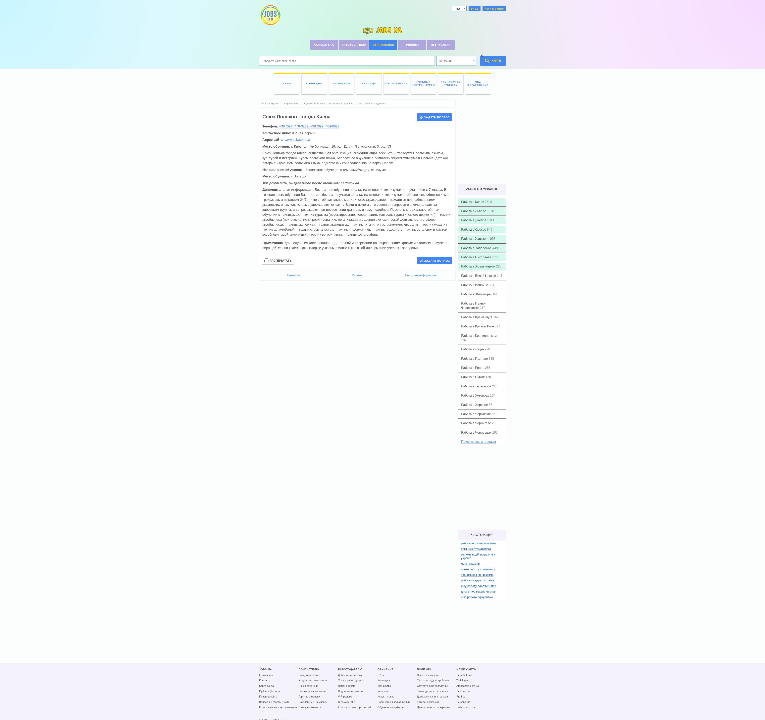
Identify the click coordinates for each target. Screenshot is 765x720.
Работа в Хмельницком (478, 266)
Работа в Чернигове (476, 423)
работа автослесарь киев (478, 543)
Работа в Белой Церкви (479, 275)
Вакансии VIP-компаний (313, 702)
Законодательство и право (433, 691)
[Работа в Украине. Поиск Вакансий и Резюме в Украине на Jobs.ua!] (270, 15)
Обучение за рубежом (391, 707)
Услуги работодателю (351, 680)
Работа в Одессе (474, 229)
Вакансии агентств (310, 707)
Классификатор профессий (354, 707)
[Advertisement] (357, 311)
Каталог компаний (428, 702)
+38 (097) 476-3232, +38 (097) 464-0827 (309, 126)
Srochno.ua (463, 691)
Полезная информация (420, 275)
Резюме (357, 275)
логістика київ (470, 563)
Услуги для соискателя (313, 680)
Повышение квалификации (394, 702)
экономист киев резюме (477, 574)
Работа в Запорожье (476, 248)
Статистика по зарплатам (432, 686)
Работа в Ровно (473, 367)
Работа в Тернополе (476, 386)
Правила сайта (268, 696)
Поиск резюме (346, 686)
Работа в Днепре (474, 220)
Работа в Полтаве (475, 358)
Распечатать (281, 260)
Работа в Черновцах (476, 432)
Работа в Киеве (473, 202)
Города (275, 691)
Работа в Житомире (476, 294)
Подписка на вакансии (312, 691)
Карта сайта (266, 686)
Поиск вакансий (308, 686)
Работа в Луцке (473, 349)
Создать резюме (309, 675)
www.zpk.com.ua (297, 140)
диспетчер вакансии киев (478, 591)
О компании (266, 675)
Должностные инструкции (432, 696)
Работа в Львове (474, 211)
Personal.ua (463, 702)
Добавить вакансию (350, 675)
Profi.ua (460, 696)
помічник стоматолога (476, 549)
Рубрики (264, 691)
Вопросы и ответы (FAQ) (274, 702)
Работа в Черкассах (476, 414)
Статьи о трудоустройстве (433, 680)
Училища (383, 691)
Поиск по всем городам (478, 441)
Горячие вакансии (309, 696)
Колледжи (384, 680)
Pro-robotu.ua (464, 675)
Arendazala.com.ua (467, 686)
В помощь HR (346, 702)
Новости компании (428, 675)
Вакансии (293, 275)
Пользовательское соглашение (278, 707)
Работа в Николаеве (476, 257)
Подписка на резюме (350, 691)
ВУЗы (381, 675)
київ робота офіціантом (477, 597)
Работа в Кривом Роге (478, 326)
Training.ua (462, 680)
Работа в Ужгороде (475, 395)
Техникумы (384, 686)
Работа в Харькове (475, 238)
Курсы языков (386, 696)
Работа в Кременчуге (477, 317)
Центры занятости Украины (433, 707)
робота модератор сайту (478, 580)
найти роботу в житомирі (478, 569)
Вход (474, 8)
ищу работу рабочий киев (478, 586)
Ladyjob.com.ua (465, 707)
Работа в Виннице (475, 285)
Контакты (264, 680)
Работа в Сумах (473, 377)
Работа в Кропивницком (479, 335)
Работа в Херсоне (475, 405)
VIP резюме (345, 696)
